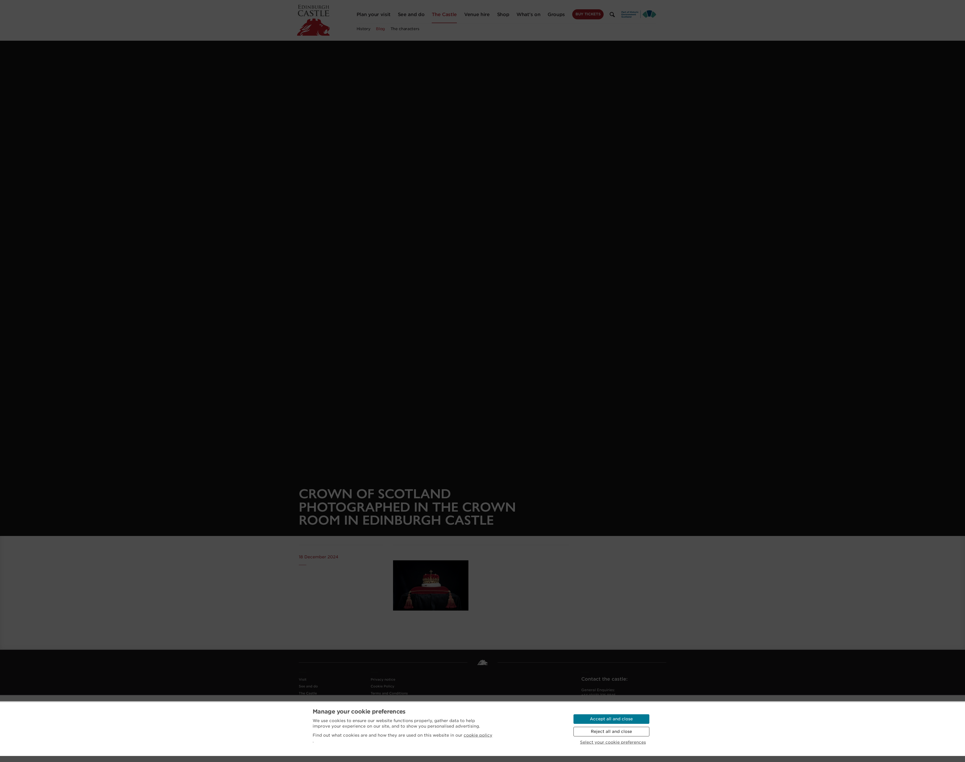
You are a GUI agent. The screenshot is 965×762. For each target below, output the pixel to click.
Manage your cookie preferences (359, 711)
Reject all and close (611, 731)
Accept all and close (611, 719)
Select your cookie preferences (613, 742)
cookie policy (478, 735)
